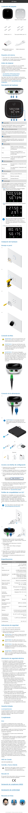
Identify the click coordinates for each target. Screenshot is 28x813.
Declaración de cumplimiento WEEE (12, 784)
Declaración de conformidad (10, 790)
